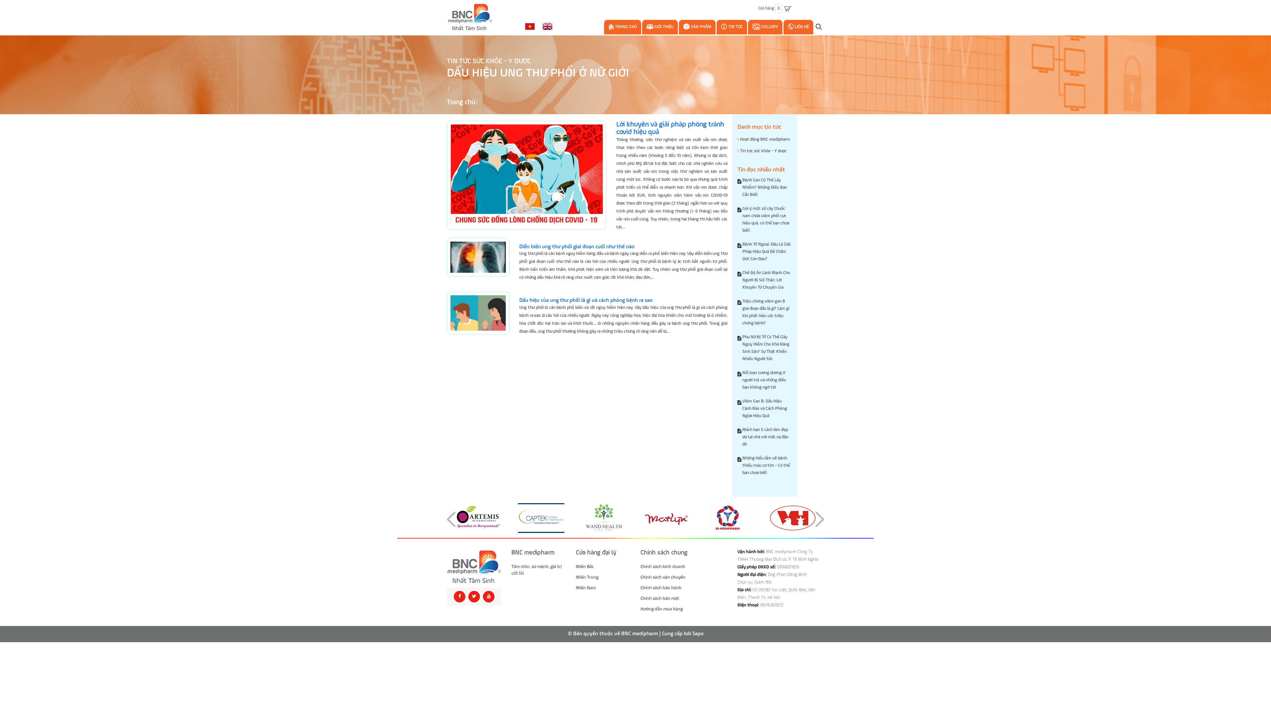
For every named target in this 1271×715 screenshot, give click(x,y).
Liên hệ (801, 27)
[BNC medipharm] (474, 566)
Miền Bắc (585, 566)
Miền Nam (586, 588)
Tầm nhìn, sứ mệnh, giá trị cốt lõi (536, 570)
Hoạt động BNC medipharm (764, 139)
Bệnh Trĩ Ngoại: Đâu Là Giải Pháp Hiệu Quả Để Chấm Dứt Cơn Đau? (766, 251)
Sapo (698, 634)
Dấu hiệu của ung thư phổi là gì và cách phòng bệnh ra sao (586, 300)
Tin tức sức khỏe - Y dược (489, 61)
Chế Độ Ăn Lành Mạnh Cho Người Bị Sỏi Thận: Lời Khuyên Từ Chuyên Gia (766, 280)
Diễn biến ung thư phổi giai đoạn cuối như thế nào (577, 247)
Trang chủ (625, 27)
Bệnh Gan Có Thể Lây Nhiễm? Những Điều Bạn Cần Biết (764, 187)
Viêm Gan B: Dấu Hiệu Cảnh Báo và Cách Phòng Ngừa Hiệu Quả (764, 408)
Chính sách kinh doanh (662, 566)
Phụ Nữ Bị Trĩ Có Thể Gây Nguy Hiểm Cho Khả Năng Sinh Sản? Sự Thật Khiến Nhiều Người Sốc (765, 348)
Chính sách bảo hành (661, 588)
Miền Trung (587, 577)
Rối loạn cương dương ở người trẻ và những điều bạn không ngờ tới (764, 380)
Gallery (769, 27)
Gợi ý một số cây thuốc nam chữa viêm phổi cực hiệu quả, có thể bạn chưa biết (765, 220)
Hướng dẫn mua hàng (661, 609)
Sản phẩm (700, 27)
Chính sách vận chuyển (662, 577)
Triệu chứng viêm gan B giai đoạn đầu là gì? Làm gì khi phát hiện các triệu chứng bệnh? (765, 312)
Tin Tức (735, 27)
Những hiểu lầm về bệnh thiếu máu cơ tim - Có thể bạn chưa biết (766, 465)
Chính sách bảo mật (659, 598)
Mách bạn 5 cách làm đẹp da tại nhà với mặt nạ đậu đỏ (765, 437)
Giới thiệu (663, 27)
